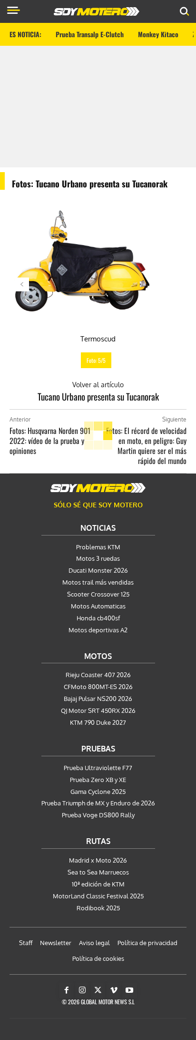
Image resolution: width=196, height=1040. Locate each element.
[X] (98, 990)
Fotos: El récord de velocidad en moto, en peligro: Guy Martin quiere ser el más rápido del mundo (146, 445)
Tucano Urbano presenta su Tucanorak (98, 396)
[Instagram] (82, 990)
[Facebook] (66, 990)
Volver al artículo (98, 385)
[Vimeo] (113, 990)
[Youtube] (129, 990)
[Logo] (96, 11)
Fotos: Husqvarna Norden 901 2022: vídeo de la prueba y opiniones (50, 440)
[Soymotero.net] (98, 488)
